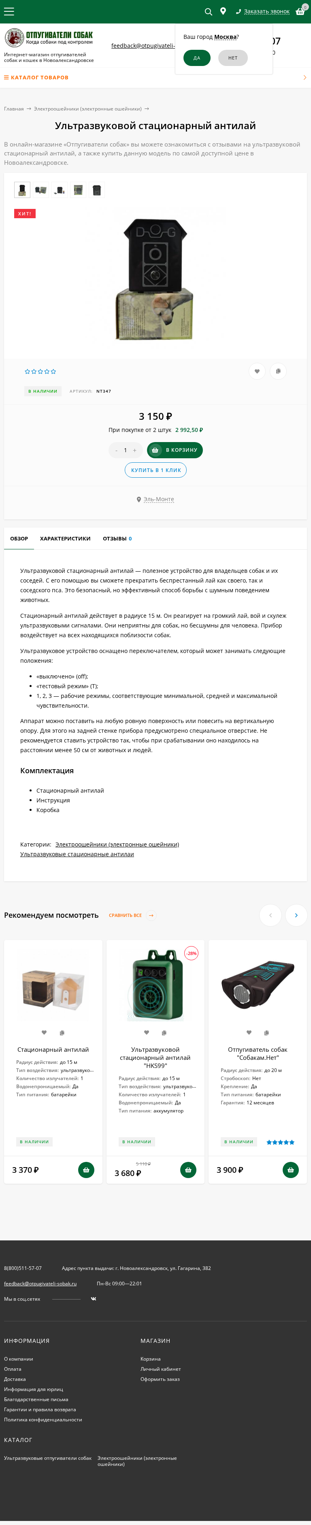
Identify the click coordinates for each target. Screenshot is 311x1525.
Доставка (15, 1379)
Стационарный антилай (53, 1049)
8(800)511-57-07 (23, 1268)
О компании (18, 1358)
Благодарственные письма (36, 1399)
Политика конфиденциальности (43, 1419)
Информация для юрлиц (33, 1389)
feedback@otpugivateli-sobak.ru (155, 45)
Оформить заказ (160, 1379)
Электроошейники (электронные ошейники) (88, 108)
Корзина (151, 1358)
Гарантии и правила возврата (40, 1409)
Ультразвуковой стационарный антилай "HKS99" (155, 1057)
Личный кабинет (161, 1368)
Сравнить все (126, 915)
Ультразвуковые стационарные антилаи (77, 854)
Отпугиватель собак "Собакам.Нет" (258, 1053)
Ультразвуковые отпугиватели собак (48, 1458)
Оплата (12, 1368)
